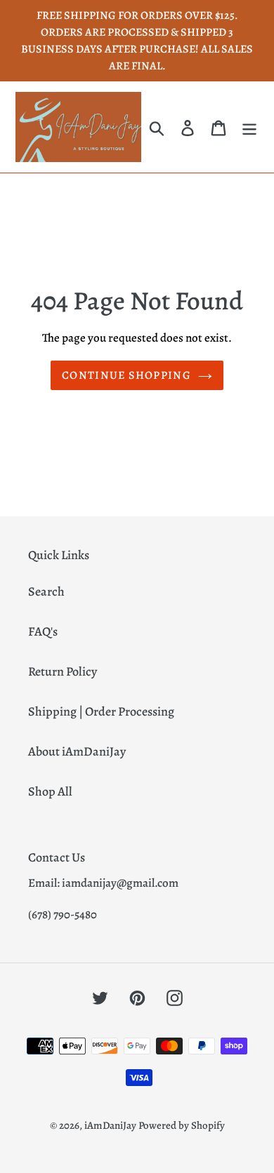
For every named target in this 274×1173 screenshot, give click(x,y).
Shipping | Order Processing (101, 711)
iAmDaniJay (110, 1125)
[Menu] (249, 127)
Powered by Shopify (181, 1125)
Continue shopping (126, 375)
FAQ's (43, 631)
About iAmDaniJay (77, 751)
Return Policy (62, 671)
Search (46, 591)
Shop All (50, 791)
